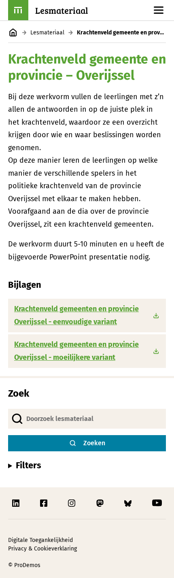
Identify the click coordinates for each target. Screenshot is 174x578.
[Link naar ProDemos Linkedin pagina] (16, 503)
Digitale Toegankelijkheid (40, 540)
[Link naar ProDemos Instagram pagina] (72, 503)
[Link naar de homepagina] (13, 33)
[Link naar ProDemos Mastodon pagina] (100, 503)
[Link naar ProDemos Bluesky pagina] (128, 503)
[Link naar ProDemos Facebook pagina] (44, 503)
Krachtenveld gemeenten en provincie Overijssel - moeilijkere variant (76, 351)
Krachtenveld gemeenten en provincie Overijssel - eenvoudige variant (76, 315)
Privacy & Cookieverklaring (42, 548)
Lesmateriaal (47, 32)
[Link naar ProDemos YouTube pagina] (157, 503)
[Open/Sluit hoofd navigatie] (158, 10)
